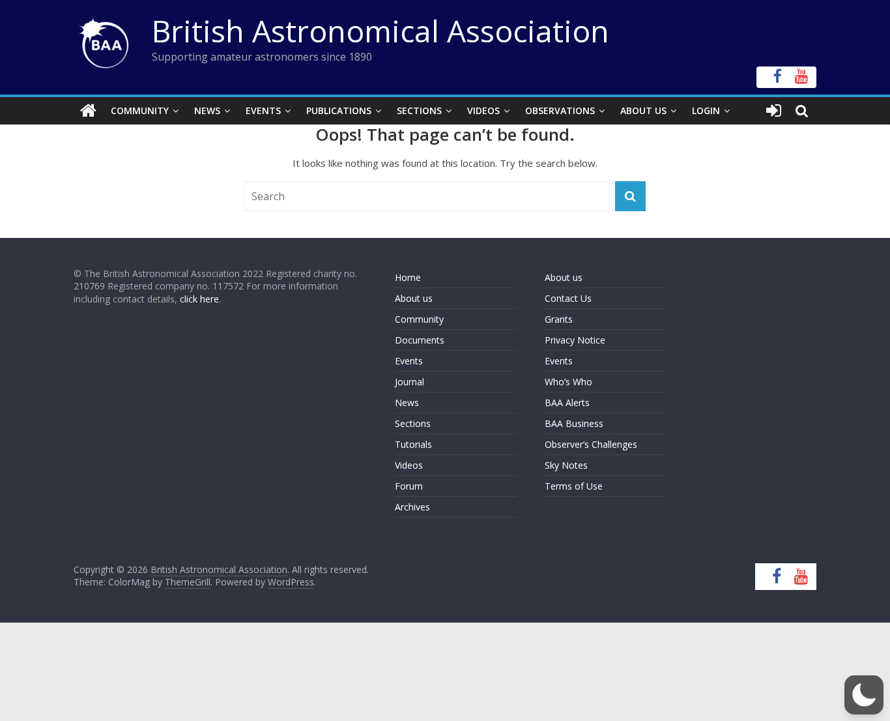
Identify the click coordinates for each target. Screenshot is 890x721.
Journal (409, 381)
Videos (483, 110)
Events (263, 110)
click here (199, 299)
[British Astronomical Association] (88, 111)
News (207, 110)
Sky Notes (566, 465)
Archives (412, 507)
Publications (338, 110)
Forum (409, 486)
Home (408, 277)
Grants (559, 319)
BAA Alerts (567, 402)
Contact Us (568, 298)
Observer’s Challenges (591, 444)
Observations (560, 110)
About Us (643, 110)
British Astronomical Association (380, 30)
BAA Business (574, 423)
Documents (419, 340)
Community (140, 110)
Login (706, 110)
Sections (419, 110)
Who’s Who (568, 381)
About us (414, 298)
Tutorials (413, 444)
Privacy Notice (575, 340)
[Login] (774, 111)
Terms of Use (574, 486)
